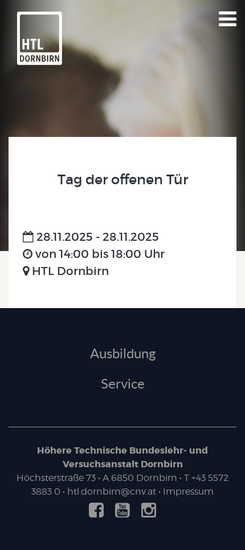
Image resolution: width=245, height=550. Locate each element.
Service (123, 383)
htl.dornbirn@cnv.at (111, 491)
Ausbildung (123, 352)
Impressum (188, 491)
